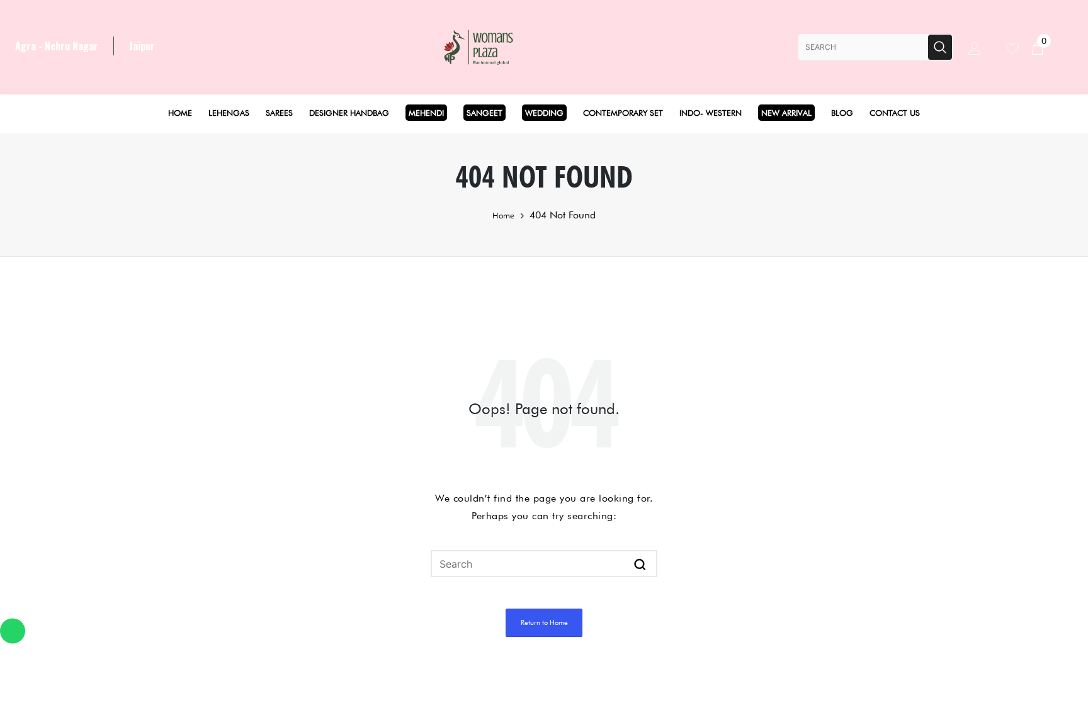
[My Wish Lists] (1018, 47)
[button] (640, 564)
